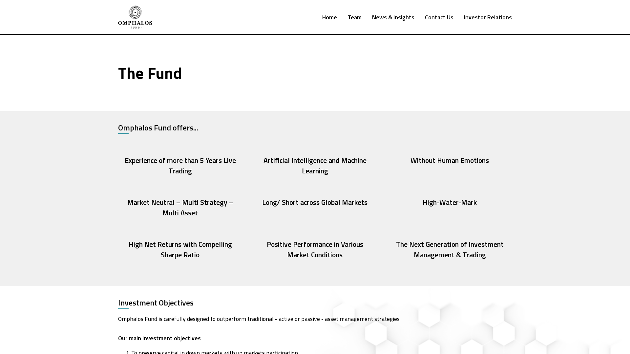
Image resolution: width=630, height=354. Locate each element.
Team (354, 17)
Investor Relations (488, 17)
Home (329, 17)
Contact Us (439, 17)
